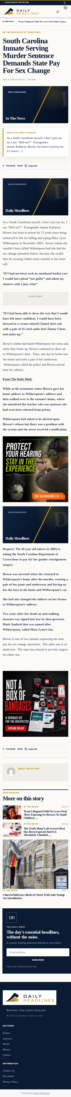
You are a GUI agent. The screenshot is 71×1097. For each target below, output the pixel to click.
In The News (10, 32)
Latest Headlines (29, 32)
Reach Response (41, 1093)
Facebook (11, 165)
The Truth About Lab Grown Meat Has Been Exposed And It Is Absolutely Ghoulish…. (44, 832)
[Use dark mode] (65, 2)
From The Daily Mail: (17, 379)
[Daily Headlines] (21, 11)
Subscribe (38, 960)
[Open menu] (65, 11)
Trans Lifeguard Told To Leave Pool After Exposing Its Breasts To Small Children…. (43, 21)
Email (19, 165)
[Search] (57, 11)
